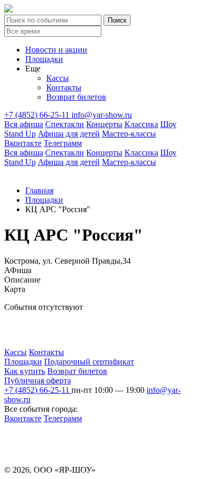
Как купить (24, 371)
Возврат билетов (76, 96)
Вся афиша (23, 124)
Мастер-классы (129, 133)
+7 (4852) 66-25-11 (37, 114)
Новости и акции (56, 49)
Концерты (104, 124)
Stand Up (20, 133)
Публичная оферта (37, 380)
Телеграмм (63, 143)
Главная (39, 190)
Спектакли (64, 124)
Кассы (57, 78)
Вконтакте (23, 143)
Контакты (63, 87)
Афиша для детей (69, 133)
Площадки (44, 59)
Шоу (168, 124)
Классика (141, 124)
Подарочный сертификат (89, 361)
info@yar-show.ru (101, 114)
